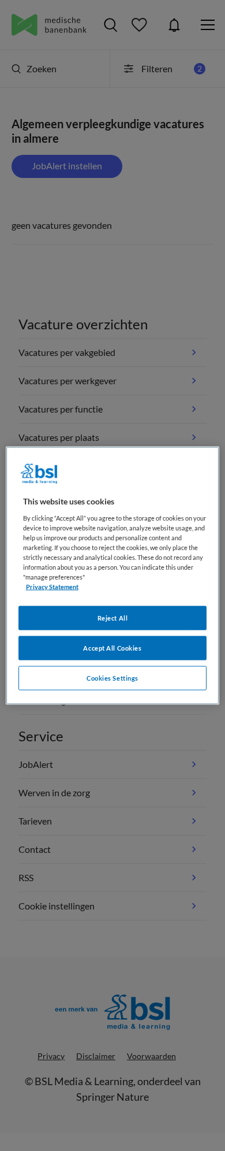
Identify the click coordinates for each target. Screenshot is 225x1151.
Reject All (112, 618)
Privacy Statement (52, 587)
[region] (113, 576)
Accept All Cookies (112, 648)
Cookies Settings (112, 678)
